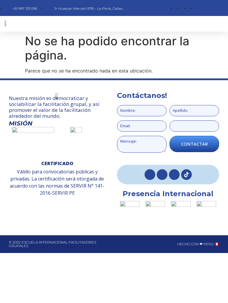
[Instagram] (162, 174)
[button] (130, 24)
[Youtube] (174, 174)
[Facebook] (150, 174)
